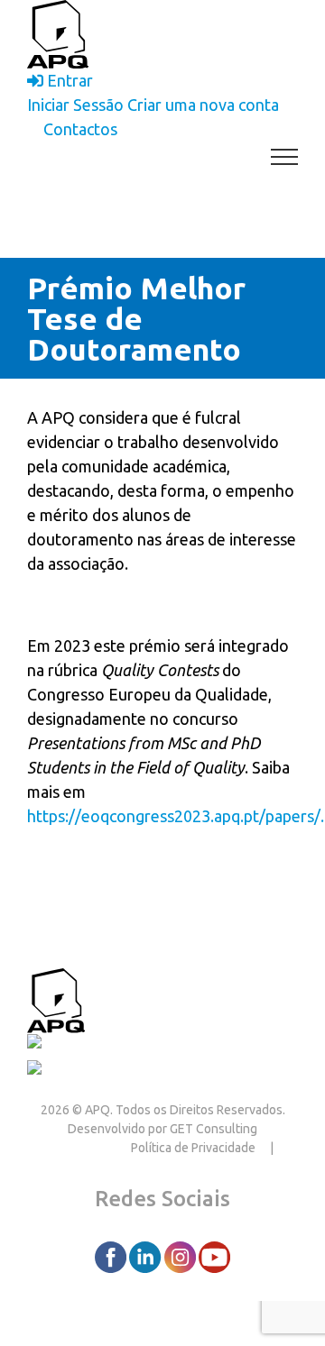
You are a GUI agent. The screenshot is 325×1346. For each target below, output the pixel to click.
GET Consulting (213, 1129)
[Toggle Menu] (285, 157)
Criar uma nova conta (203, 105)
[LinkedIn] (146, 1256)
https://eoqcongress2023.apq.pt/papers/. (175, 816)
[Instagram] (181, 1256)
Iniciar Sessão (75, 105)
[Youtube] (214, 1256)
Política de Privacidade (193, 1147)
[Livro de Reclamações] (114, 1045)
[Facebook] (112, 1256)
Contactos (125, 998)
